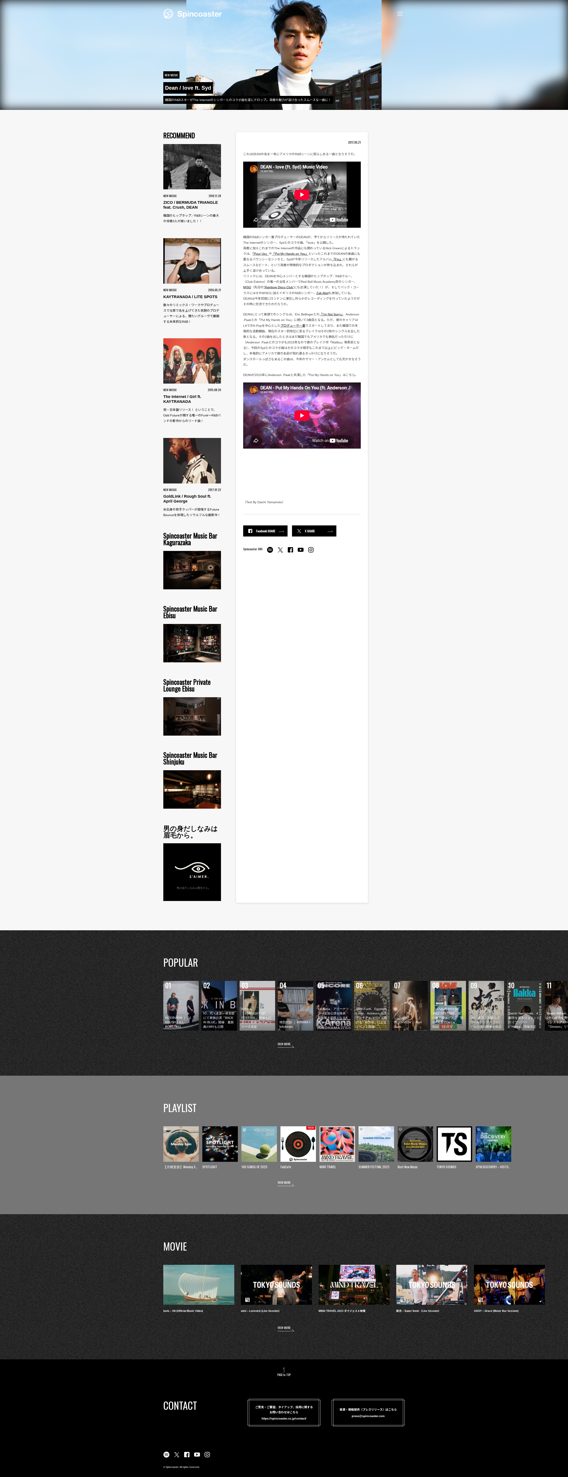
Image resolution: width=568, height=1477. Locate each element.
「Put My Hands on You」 (290, 253)
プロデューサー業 (292, 325)
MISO (247, 287)
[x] (280, 552)
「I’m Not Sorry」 (331, 314)
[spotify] (270, 552)
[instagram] (310, 552)
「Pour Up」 (260, 253)
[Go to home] (192, 13)
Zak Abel (322, 293)
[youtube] (300, 552)
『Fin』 (337, 259)
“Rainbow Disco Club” (279, 287)
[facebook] (290, 552)
